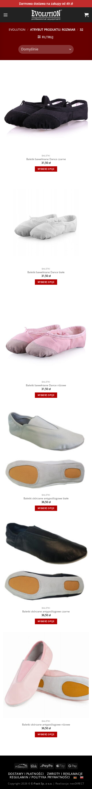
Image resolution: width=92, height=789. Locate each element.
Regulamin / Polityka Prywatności (40, 777)
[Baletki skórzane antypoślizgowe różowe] (46, 675)
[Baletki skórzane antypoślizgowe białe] (46, 449)
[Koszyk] (86, 15)
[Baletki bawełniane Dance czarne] (46, 109)
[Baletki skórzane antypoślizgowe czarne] (46, 562)
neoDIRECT (77, 783)
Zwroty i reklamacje (65, 774)
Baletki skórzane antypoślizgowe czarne (46, 611)
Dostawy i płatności (26, 774)
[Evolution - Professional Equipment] (46, 14)
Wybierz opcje (46, 169)
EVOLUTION (17, 29)
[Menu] (5, 15)
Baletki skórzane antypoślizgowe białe (46, 498)
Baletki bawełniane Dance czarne (46, 159)
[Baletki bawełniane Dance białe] (46, 222)
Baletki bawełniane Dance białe (46, 272)
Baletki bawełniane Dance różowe (46, 385)
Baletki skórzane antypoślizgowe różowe (46, 724)
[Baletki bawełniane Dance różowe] (46, 336)
